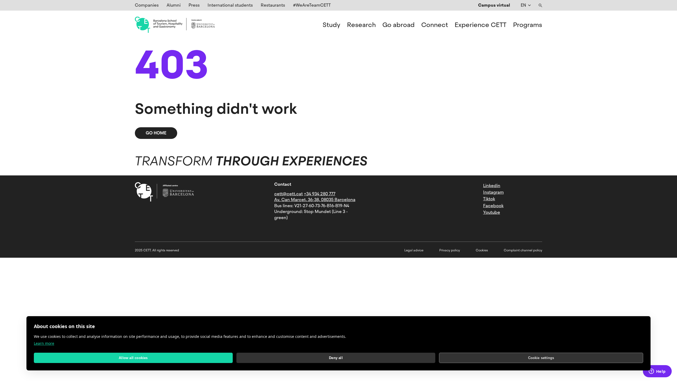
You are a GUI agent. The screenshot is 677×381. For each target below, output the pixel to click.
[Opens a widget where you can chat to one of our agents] (657, 371)
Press (194, 5)
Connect (434, 25)
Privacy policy (449, 250)
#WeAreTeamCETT (312, 5)
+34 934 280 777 (319, 194)
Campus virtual (494, 5)
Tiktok (489, 199)
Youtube (491, 212)
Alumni (174, 5)
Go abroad (398, 25)
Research (361, 25)
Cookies (482, 250)
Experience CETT (480, 25)
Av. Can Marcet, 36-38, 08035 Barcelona (314, 199)
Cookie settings (541, 358)
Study (331, 25)
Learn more (44, 343)
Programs (527, 25)
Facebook (493, 205)
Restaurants (273, 5)
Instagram (493, 192)
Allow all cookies (133, 358)
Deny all (336, 358)
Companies (147, 5)
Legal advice (413, 250)
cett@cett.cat (288, 194)
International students (230, 5)
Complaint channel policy (523, 250)
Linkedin (491, 185)
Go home (156, 133)
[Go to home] (175, 25)
